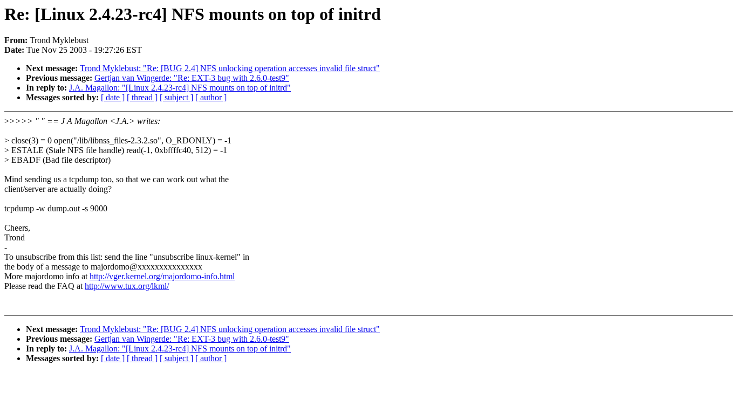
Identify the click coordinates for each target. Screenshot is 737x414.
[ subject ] (176, 97)
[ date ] (113, 97)
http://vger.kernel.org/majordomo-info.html (162, 276)
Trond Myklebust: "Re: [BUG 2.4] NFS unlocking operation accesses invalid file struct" (230, 68)
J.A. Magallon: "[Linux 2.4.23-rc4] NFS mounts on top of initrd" (180, 87)
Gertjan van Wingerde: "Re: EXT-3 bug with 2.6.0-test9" (191, 77)
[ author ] (211, 97)
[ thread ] (142, 97)
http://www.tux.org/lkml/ (127, 286)
